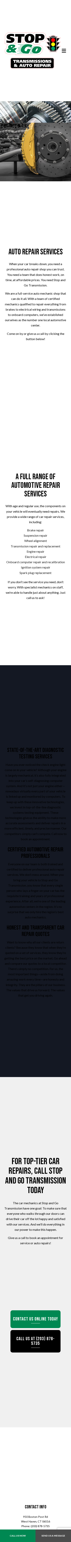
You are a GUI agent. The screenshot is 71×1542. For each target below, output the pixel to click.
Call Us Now (18, 1535)
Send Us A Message (53, 1535)
